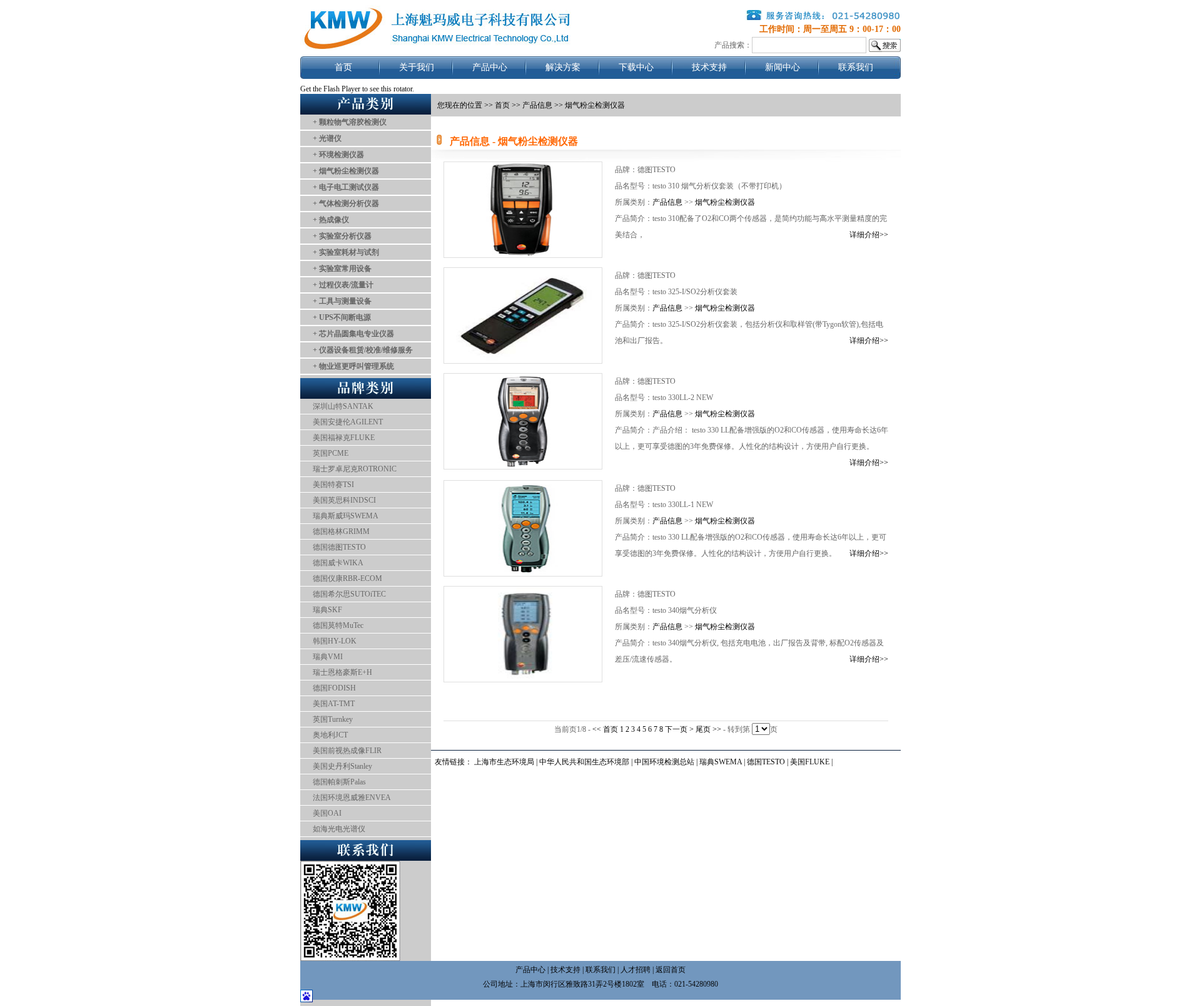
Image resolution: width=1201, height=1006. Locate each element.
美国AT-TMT (334, 703)
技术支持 (709, 67)
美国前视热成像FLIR (347, 750)
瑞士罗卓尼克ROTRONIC (355, 469)
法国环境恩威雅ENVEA (352, 797)
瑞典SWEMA (721, 761)
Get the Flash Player (330, 89)
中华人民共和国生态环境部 (584, 761)
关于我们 (416, 67)
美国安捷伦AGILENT (348, 422)
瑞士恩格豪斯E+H (342, 672)
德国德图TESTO (339, 547)
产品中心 (489, 67)
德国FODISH (334, 688)
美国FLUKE (809, 761)
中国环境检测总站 (664, 761)
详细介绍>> (868, 234)
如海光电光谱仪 (339, 828)
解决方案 (562, 67)
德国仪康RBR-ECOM (347, 578)
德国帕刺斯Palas (339, 782)
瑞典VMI (328, 656)
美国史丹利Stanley (342, 766)
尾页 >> (709, 729)
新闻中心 (782, 67)
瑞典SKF (327, 609)
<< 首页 (606, 729)
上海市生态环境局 (504, 761)
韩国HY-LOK (335, 641)
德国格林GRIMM (341, 531)
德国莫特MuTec (338, 625)
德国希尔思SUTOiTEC (349, 594)
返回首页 (671, 969)
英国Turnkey (333, 719)
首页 (343, 67)
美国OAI (327, 813)
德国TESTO (766, 761)
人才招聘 (636, 969)
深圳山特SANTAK (343, 406)
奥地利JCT (330, 735)
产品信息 (537, 105)
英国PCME (330, 453)
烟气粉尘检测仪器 (725, 202)
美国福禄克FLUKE (344, 437)
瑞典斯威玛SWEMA (345, 515)
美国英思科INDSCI (344, 500)
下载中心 (636, 67)
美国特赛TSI (333, 484)
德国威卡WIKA (338, 562)
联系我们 (855, 67)
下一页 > (680, 729)
